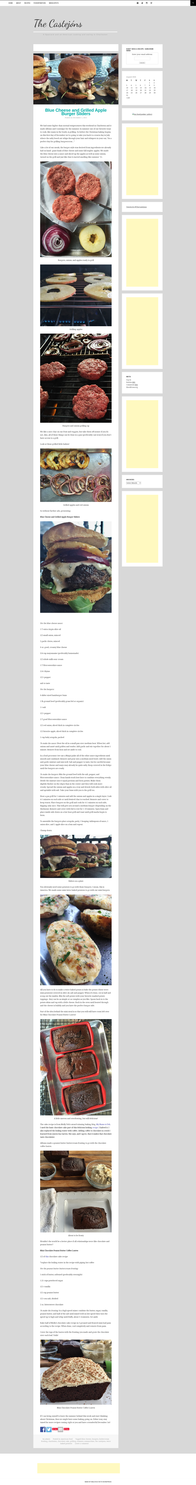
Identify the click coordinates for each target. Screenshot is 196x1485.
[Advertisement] (142, 161)
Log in (128, 380)
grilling (73, 1441)
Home (11, 3)
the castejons (100, 1441)
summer (80, 1441)
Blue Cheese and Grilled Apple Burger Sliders (76, 112)
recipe (95, 1127)
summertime (89, 1441)
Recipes (27, 3)
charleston (52, 1441)
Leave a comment (82, 1443)
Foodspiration (40, 3)
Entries (130, 382)
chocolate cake (63, 1441)
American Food (67, 1439)
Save (55, 1429)
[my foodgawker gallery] (142, 115)
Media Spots (54, 3)
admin (47, 1439)
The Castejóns (58, 23)
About (18, 3)
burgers (95, 1439)
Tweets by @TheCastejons (136, 207)
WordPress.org (132, 387)
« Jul (128, 98)
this (47, 1256)
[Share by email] (60, 1429)
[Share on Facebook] (43, 1429)
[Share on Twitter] (49, 1429)
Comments (132, 385)
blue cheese (86, 1439)
